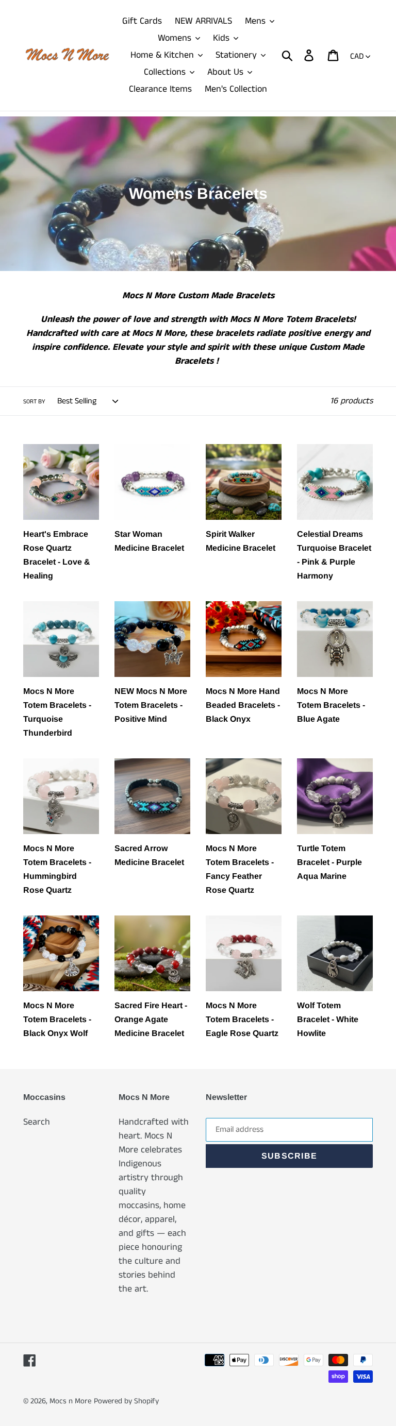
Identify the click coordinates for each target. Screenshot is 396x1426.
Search (36, 1122)
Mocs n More (70, 1401)
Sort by (34, 401)
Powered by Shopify (126, 1401)
